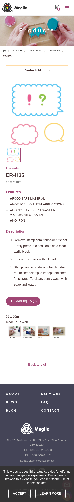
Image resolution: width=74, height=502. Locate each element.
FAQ (45, 402)
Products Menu (35, 70)
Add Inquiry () (26, 301)
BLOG (11, 410)
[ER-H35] (37, 114)
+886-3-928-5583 (41, 450)
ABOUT (13, 393)
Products (17, 50)
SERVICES (51, 393)
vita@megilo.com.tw (41, 460)
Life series (54, 50)
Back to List (37, 364)
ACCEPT (19, 493)
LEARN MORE (50, 493)
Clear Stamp (35, 50)
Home (4, 50)
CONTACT (50, 410)
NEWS (11, 402)
